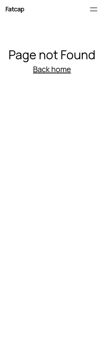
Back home (52, 69)
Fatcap (14, 9)
